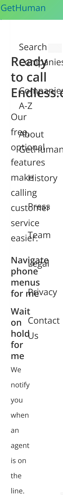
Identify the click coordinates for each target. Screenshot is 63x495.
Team (32, 235)
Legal (32, 263)
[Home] (31, 10)
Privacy (32, 292)
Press (32, 206)
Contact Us (32, 327)
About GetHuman (23, 141)
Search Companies (23, 54)
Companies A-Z (23, 98)
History (32, 178)
